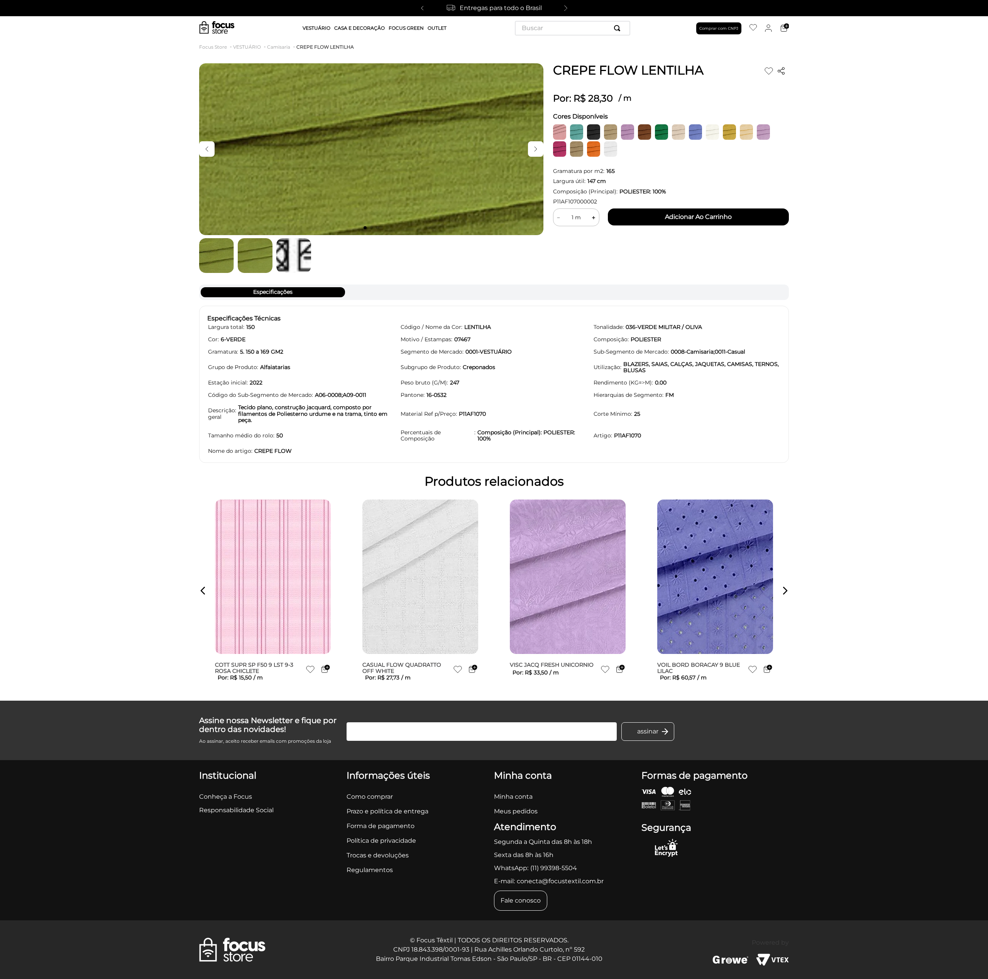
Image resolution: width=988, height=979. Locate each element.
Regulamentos (370, 870)
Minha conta (513, 796)
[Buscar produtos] (618, 28)
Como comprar (370, 796)
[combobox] (572, 28)
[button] (203, 591)
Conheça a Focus (225, 796)
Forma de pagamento (380, 826)
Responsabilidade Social (236, 810)
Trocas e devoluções (378, 855)
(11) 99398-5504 (553, 868)
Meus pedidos (516, 811)
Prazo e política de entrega (387, 811)
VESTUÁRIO (247, 47)
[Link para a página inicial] (214, 47)
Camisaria (278, 47)
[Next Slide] (566, 8)
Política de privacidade (381, 840)
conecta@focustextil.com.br (560, 881)
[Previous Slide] (422, 8)
